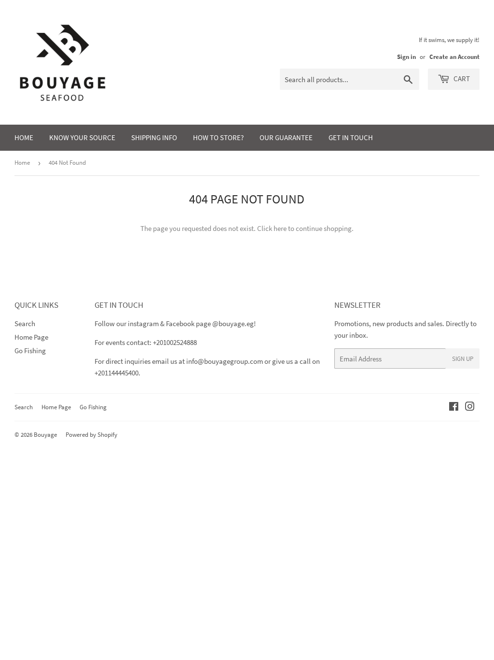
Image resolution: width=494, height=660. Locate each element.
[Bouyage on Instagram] (470, 407)
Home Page (31, 337)
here (280, 228)
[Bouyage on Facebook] (454, 407)
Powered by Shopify (91, 434)
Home (23, 137)
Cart (461, 78)
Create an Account (454, 56)
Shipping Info (154, 137)
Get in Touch (351, 137)
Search (24, 323)
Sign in (406, 56)
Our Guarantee (286, 137)
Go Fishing (30, 350)
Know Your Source (82, 137)
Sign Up (462, 359)
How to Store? (218, 137)
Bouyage (45, 434)
